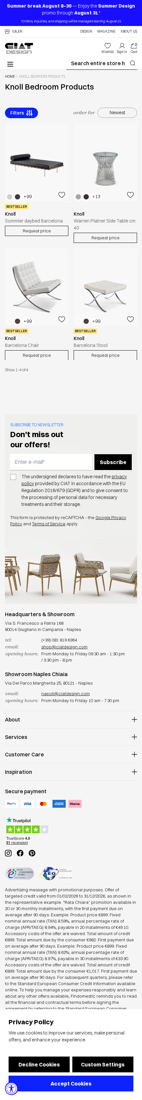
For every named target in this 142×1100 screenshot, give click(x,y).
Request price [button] (37, 230)
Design (86, 31)
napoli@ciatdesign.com (65, 693)
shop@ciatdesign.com (64, 646)
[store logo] (19, 48)
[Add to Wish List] (61, 194)
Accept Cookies (71, 1083)
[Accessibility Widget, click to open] (11, 1088)
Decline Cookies (39, 1064)
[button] (13, 32)
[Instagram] (8, 853)
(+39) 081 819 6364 (59, 639)
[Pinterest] (32, 853)
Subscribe (113, 462)
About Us (129, 31)
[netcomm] (19, 873)
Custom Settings (102, 1064)
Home (10, 76)
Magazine (106, 31)
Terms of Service (48, 523)
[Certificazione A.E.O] (55, 873)
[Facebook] (20, 853)
